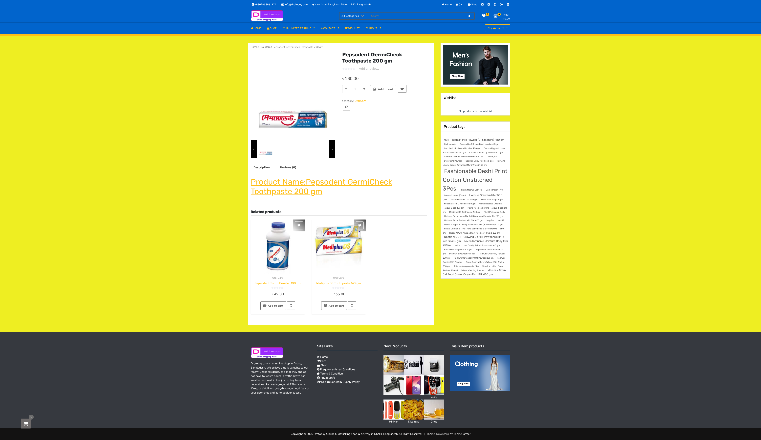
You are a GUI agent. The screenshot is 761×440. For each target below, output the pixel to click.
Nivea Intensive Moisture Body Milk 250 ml (475, 243)
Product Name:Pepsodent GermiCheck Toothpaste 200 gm (321, 186)
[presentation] (254, 149)
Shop (474, 4)
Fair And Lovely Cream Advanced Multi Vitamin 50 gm (474, 163)
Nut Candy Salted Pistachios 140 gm (482, 245)
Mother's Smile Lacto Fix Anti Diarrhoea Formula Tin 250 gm (473, 216)
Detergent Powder (453, 161)
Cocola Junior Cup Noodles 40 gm (486, 152)
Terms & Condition (331, 373)
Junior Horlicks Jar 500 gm (463, 199)
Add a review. (369, 68)
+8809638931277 (265, 4)
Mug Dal (490, 220)
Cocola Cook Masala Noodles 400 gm (462, 148)
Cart (461, 4)
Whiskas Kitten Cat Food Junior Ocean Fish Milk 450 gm (474, 272)
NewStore (442, 434)
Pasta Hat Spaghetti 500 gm (458, 249)
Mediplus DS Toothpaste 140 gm (464, 212)
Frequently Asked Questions (337, 369)
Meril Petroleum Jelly (494, 212)
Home (448, 4)
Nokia (457, 245)
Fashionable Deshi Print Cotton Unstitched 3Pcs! (475, 180)
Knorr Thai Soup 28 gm (492, 199)
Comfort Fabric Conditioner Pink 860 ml (463, 156)
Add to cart (385, 89)
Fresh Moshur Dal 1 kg (471, 190)
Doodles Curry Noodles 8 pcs (479, 161)
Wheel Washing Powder (472, 270)
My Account (496, 28)
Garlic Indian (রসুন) (494, 190)
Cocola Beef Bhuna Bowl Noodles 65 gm (479, 144)
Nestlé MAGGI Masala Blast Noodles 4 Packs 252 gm (474, 233)
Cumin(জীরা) (492, 156)
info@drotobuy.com (296, 4)
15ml (446, 140)
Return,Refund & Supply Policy (340, 382)
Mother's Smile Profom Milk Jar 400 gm (463, 220)
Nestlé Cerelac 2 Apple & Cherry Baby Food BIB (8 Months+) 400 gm (473, 222)
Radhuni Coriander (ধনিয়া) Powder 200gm (473, 258)
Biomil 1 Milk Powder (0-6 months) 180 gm (478, 139)
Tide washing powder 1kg (466, 266)
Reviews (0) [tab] (288, 167)
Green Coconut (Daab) (455, 195)
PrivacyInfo (327, 377)
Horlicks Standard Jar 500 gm (472, 197)
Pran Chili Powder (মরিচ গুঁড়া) (462, 253)
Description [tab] (261, 167)
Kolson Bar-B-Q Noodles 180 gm (459, 203)
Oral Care (265, 46)
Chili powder (450, 144)
